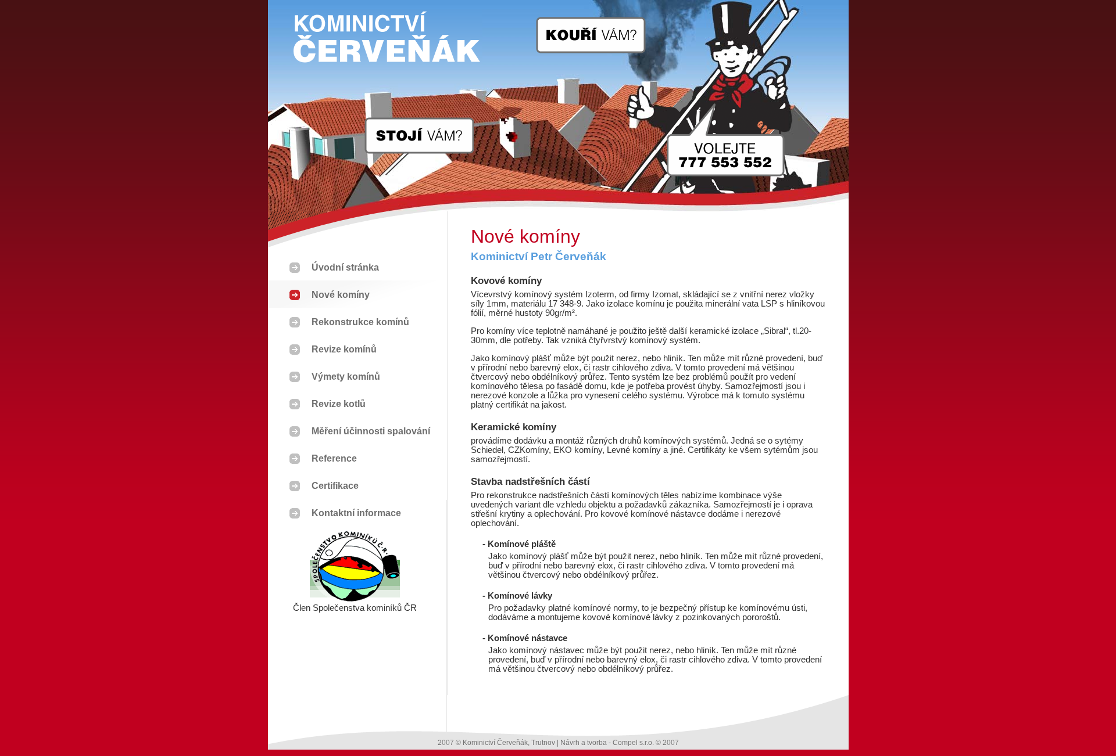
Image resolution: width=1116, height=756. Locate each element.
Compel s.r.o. (633, 743)
